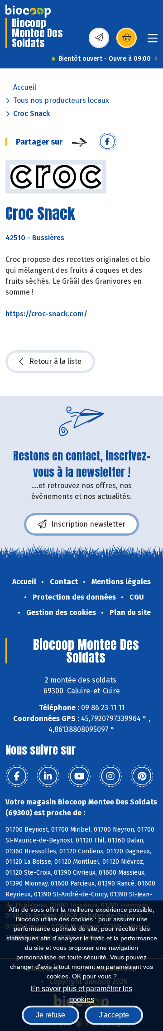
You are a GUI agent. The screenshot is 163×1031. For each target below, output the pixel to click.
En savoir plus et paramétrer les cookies (81, 993)
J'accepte (114, 1015)
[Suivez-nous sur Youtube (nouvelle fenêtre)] (79, 776)
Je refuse (50, 1015)
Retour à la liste (55, 361)
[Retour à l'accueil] (28, 11)
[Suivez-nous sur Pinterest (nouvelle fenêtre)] (141, 776)
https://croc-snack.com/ (46, 314)
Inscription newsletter (88, 524)
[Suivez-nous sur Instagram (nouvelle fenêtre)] (110, 776)
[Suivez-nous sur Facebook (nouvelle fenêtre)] (16, 776)
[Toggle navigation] (153, 41)
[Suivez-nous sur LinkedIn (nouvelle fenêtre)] (48, 776)
